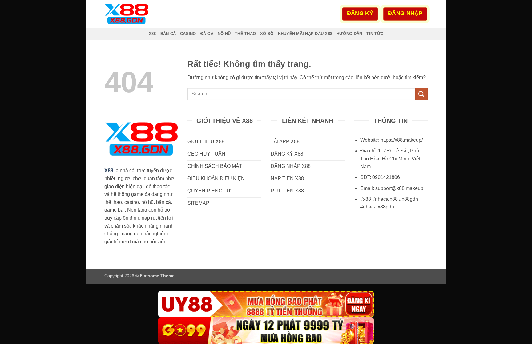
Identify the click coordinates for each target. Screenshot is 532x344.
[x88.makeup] (135, 14)
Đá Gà (206, 33)
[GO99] (266, 330)
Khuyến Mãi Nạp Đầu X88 (305, 33)
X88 (152, 33)
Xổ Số (266, 33)
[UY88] (266, 304)
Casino (188, 33)
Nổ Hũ (224, 33)
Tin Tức (374, 33)
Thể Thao (245, 33)
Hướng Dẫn (349, 33)
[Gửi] (421, 94)
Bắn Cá (168, 33)
